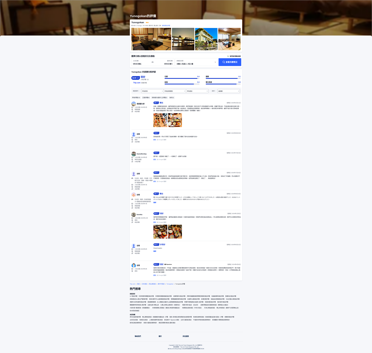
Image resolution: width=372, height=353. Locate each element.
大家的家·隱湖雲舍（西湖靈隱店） (140, 308)
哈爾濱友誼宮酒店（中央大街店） (192, 308)
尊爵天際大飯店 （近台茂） (190, 305)
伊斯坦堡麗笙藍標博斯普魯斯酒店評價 (198, 296)
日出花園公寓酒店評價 (232, 299)
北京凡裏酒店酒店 (186, 320)
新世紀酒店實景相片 (136, 322)
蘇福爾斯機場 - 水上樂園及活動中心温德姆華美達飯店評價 (165, 302)
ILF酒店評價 (133, 296)
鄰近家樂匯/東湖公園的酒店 (167, 322)
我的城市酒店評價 (222, 302)
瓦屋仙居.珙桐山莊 (153, 305)
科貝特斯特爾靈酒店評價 (146, 296)
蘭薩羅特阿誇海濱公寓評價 (138, 305)
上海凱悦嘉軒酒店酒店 (156, 320)
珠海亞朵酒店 (144, 320)
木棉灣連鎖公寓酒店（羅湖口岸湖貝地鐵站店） (166, 308)
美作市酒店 (161, 284)
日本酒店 (144, 284)
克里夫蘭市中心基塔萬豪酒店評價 (159, 299)
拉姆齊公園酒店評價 (193, 299)
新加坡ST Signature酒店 (171, 320)
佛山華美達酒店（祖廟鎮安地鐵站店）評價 (155, 317)
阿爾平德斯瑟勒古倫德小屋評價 (193, 302)
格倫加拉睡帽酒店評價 (217, 299)
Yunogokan (170, 284)
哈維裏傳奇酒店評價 (217, 296)
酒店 (138, 284)
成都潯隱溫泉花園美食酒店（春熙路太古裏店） (215, 305)
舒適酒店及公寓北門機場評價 (138, 299)
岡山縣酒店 (152, 284)
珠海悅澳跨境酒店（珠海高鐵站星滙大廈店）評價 (208, 317)
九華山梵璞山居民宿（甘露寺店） (170, 305)
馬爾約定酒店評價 (230, 296)
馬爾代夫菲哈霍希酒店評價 (138, 302)
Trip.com (132, 284)
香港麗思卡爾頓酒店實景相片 (221, 320)
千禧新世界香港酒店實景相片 (202, 320)
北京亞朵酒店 (134, 320)
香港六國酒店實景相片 (150, 322)
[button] (269, 3)
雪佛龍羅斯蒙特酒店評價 (178, 299)
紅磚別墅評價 (205, 299)
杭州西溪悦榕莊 (134, 310)
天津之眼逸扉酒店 (209, 308)
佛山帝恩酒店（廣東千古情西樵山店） (228, 308)
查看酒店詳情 (166, 25)
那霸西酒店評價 (229, 317)
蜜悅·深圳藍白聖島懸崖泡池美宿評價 (181, 317)
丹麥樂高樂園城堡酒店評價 (163, 296)
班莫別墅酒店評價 (210, 302)
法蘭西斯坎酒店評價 (179, 296)
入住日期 (135, 61)
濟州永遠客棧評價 (135, 317)
